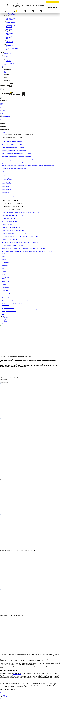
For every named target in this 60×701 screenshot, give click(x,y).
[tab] (31, 134)
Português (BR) (2, 113)
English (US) (6, 76)
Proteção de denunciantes (5, 697)
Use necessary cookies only (52, 7)
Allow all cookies (52, 2)
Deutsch (5, 71)
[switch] (25, 11)
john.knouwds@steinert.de (17, 674)
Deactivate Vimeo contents (4, 382)
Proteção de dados (4, 696)
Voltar (1, 692)
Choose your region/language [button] (5, 116)
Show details (46, 11)
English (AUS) (6, 79)
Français (5, 73)
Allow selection (52, 4)
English (5, 70)
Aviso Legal (3, 695)
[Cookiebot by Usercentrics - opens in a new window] (6, 11)
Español (5, 72)
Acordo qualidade (4, 694)
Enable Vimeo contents (4, 379)
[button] (3, 132)
